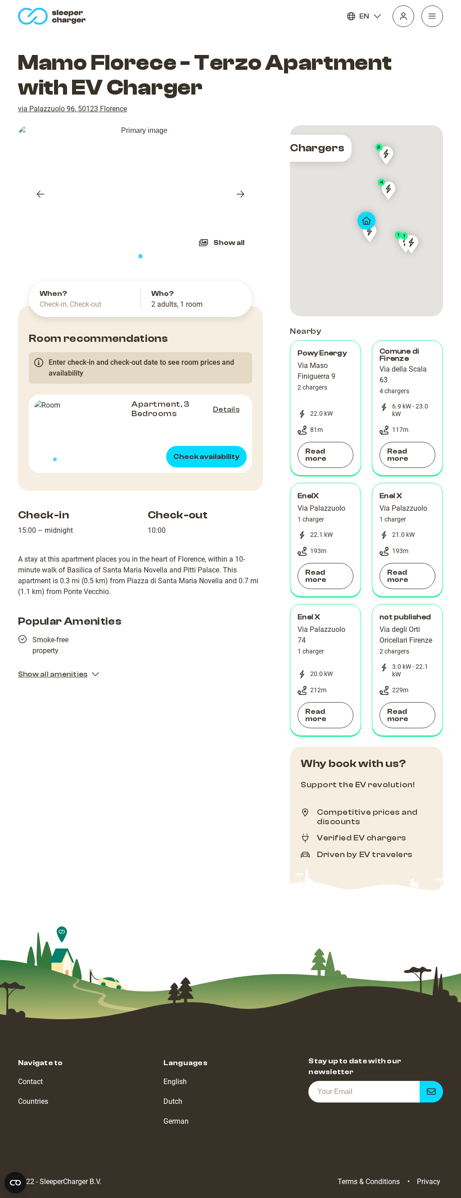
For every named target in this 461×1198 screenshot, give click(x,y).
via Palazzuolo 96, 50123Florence (72, 108)
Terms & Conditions (369, 1181)
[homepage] (54, 16)
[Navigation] (432, 16)
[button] (325, 408)
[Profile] (403, 16)
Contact (30, 1081)
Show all (228, 243)
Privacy (428, 1181)
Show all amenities (52, 674)
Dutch (172, 1101)
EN (364, 16)
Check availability (206, 457)
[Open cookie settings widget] (15, 1182)
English (175, 1081)
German (176, 1121)
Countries (33, 1101)
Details (226, 409)
